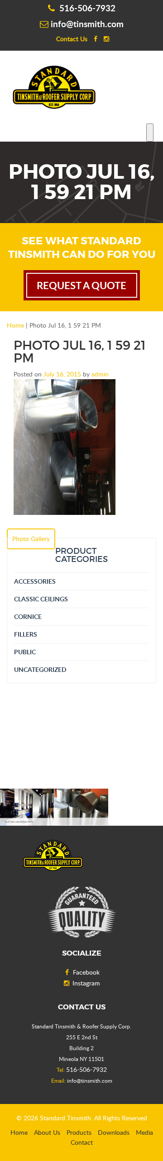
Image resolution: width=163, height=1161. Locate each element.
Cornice (28, 616)
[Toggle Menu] (149, 133)
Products (79, 1132)
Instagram (86, 983)
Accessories (35, 581)
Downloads (113, 1132)
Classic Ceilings (41, 599)
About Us (47, 1132)
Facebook (86, 972)
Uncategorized (40, 669)
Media (144, 1132)
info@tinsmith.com (87, 24)
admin (100, 374)
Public (25, 651)
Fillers (25, 634)
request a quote (81, 285)
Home (15, 325)
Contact (82, 1142)
